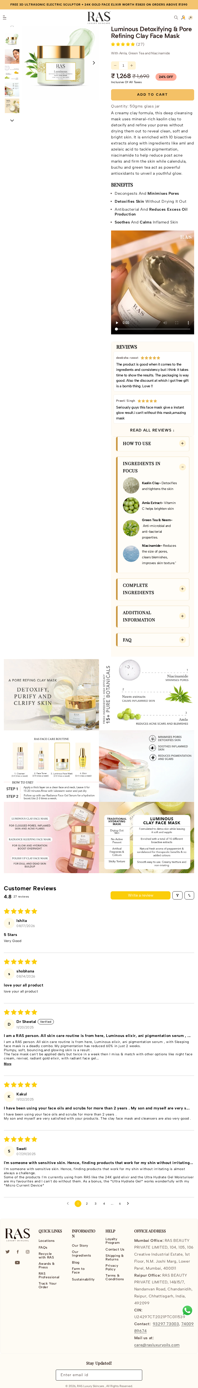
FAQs (43, 1247)
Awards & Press (47, 1265)
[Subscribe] (135, 1375)
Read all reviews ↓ (152, 430)
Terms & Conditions (115, 1277)
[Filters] (177, 895)
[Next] (12, 120)
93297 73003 (166, 1324)
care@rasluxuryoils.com (157, 1345)
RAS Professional (49, 1275)
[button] (4, 17)
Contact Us (115, 1249)
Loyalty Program (113, 1241)
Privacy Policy (112, 1267)
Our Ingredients (81, 1254)
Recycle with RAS (46, 1255)
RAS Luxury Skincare (90, 1386)
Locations (47, 1241)
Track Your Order (48, 1285)
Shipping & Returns (115, 1257)
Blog (75, 1262)
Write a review (140, 895)
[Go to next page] (129, 1203)
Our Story (80, 1246)
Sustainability (83, 1279)
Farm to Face (78, 1270)
